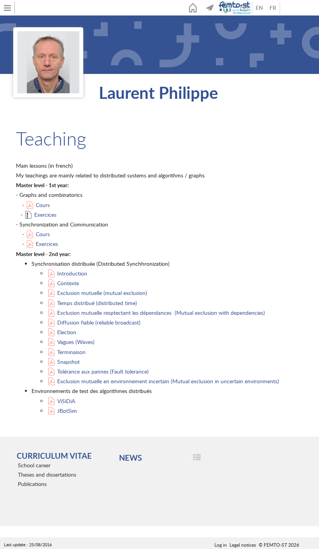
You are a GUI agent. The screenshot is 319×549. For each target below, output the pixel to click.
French (273, 8)
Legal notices (243, 545)
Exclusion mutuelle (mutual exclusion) (102, 292)
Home (193, 8)
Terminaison (71, 352)
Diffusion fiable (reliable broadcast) (98, 322)
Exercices (45, 214)
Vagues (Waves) (76, 342)
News (210, 8)
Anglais (259, 8)
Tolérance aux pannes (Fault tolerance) (103, 371)
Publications (32, 484)
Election (66, 332)
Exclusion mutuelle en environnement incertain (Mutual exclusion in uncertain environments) (168, 381)
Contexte (68, 283)
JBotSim (67, 410)
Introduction (72, 273)
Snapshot (68, 361)
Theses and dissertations (47, 474)
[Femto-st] (235, 8)
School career (34, 465)
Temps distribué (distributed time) (97, 303)
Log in (220, 545)
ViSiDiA (66, 401)
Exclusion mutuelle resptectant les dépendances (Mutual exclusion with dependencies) (161, 312)
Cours (43, 205)
